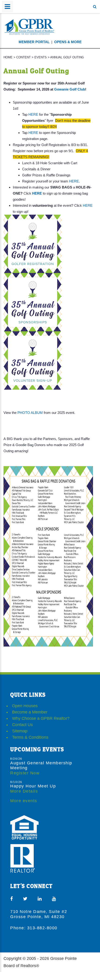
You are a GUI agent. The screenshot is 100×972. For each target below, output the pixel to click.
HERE (33, 114)
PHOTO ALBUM (30, 413)
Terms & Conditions (30, 737)
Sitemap (19, 731)
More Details (24, 791)
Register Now (25, 773)
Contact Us (22, 724)
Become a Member (29, 712)
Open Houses (25, 705)
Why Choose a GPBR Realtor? (41, 718)
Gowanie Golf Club (69, 89)
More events (23, 800)
